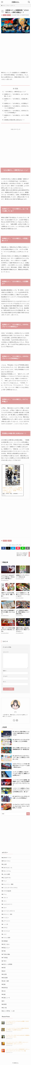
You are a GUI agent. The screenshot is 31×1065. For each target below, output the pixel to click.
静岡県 (5, 1004)
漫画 (4, 984)
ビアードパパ (6, 921)
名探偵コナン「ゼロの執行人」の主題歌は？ (16, 103)
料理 (4, 967)
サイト (4, 681)
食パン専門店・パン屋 (8, 1011)
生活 (4, 991)
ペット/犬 (5, 924)
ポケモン (5, 927)
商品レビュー (6, 947)
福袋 (4, 994)
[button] (3, 548)
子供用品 (5, 957)
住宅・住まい (6, 944)
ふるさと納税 (6, 874)
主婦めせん (15, 2)
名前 (4, 670)
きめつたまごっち (7, 867)
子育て (5, 961)
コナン (8, 15)
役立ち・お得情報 (7, 964)
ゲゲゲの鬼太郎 (7, 891)
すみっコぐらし (7, 871)
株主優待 (5, 977)
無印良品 (5, 987)
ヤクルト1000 (6, 937)
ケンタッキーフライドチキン (10, 887)
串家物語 (5, 941)
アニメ (4, 15)
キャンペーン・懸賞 (8, 884)
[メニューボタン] (2, 2)
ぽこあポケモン (7, 877)
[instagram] (17, 720)
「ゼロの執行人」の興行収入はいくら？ (15, 91)
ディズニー (6, 917)
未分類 (5, 974)
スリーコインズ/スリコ (9, 911)
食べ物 (5, 1007)
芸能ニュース (6, 997)
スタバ (5, 907)
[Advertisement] (15, 51)
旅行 (4, 971)
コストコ (5, 897)
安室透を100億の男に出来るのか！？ (14, 120)
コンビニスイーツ (7, 904)
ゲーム (5, 894)
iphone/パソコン (7, 857)
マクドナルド (6, 931)
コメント (5, 652)
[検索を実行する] (28, 813)
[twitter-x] (14, 720)
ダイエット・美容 (7, 914)
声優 (4, 951)
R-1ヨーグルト (7, 861)
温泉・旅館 (6, 981)
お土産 (5, 864)
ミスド (5, 934)
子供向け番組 (6, 954)
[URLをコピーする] (27, 548)
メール (5, 676)
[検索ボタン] (29, 2)
